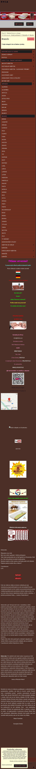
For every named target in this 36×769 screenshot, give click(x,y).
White (4, 233)
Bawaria (4, 104)
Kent (3, 160)
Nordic (4, 192)
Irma (3, 151)
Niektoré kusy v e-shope (10, 51)
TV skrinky (5, 239)
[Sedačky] (18, 427)
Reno (3, 212)
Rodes (4, 215)
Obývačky (5, 84)
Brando (4, 116)
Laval (3, 166)
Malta (4, 186)
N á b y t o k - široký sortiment (12, 60)
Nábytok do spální (8, 245)
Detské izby (5, 81)
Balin (3, 101)
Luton (4, 174)
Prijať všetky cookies (20, 766)
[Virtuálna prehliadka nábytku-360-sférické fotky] (18, 495)
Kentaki (4, 163)
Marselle (5, 180)
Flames (4, 133)
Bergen (4, 110)
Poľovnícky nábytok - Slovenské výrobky (15, 69)
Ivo (3, 154)
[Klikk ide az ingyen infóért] (18, 540)
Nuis (3, 195)
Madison (5, 177)
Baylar (4, 107)
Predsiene (5, 72)
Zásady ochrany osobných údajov (18, 761)
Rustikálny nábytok (8, 66)
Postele (4, 57)
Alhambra (5, 90)
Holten (4, 142)
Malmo (4, 183)
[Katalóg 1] (18, 289)
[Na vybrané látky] (18, 477)
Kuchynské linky (7, 75)
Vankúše (4, 253)
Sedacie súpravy (7, 54)
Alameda (4, 87)
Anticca (4, 93)
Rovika (4, 218)
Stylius (4, 224)
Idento (4, 145)
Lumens (4, 172)
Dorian (4, 125)
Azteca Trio (6, 98)
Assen (4, 95)
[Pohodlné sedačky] (18, 19)
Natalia (4, 189)
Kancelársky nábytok (9, 251)
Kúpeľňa (4, 248)
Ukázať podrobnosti (7, 765)
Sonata (4, 221)
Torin (4, 227)
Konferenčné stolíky (9, 242)
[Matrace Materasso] (18, 521)
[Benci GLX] (18, 329)
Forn (3, 136)
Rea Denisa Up (6, 210)
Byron (4, 119)
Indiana (4, 148)
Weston (4, 230)
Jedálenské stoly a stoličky (11, 78)
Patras (4, 201)
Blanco (4, 113)
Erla (3, 131)
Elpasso (4, 128)
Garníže (4, 256)
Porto (4, 207)
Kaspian (4, 157)
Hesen (4, 139)
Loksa (4, 169)
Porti (3, 204)
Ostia (3, 198)
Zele (3, 236)
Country (5, 122)
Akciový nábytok (7, 63)
